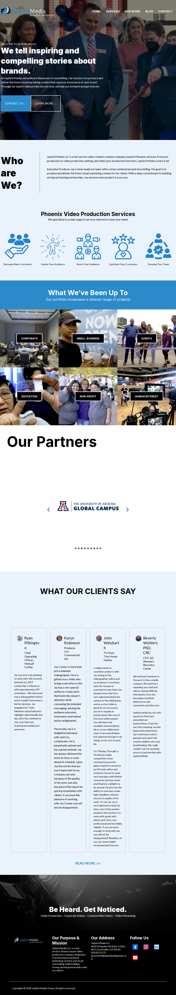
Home (96, 11)
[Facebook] (135, 947)
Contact (165, 11)
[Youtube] (135, 957)
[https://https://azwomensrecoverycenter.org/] (88, 509)
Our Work (132, 11)
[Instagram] (146, 947)
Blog (149, 11)
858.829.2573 (98, 952)
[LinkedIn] (156, 947)
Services (113, 11)
